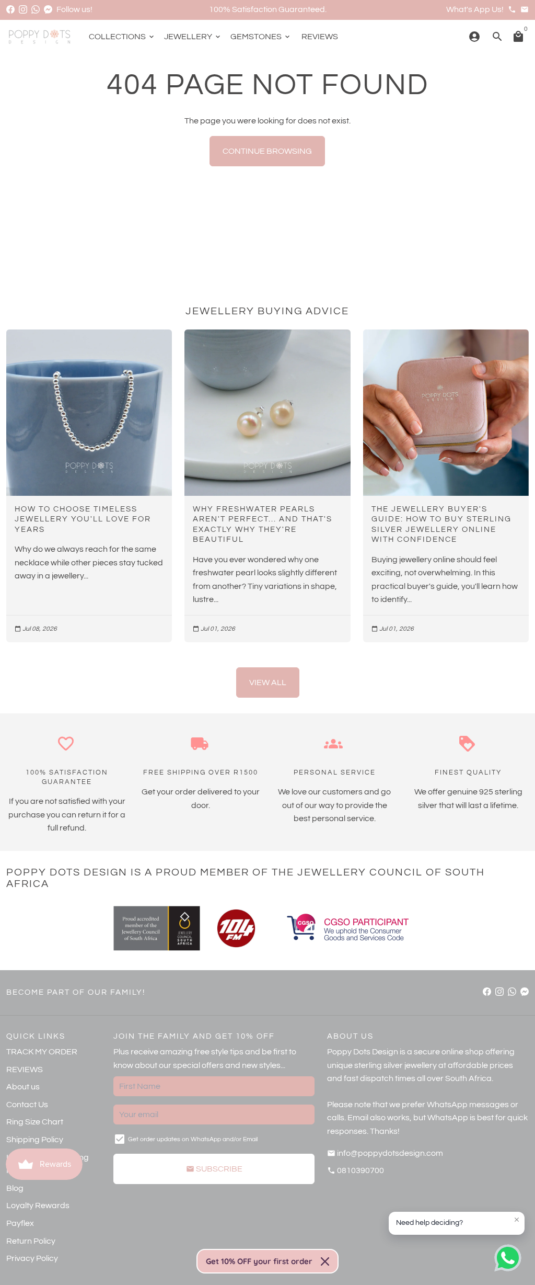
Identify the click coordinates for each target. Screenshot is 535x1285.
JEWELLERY (193, 36)
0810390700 (355, 1170)
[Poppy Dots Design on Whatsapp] (35, 9)
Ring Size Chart (34, 1122)
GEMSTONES (261, 36)
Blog (15, 1188)
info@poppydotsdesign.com (385, 1153)
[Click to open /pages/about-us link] (236, 928)
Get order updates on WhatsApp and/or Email (193, 1139)
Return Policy (30, 1241)
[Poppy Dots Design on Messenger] (48, 9)
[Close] (325, 1261)
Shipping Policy (34, 1139)
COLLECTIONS (122, 36)
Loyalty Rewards (37, 1205)
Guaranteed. (302, 9)
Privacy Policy (32, 1258)
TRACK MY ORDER (41, 1052)
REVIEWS (319, 36)
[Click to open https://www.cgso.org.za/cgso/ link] (347, 928)
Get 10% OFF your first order (259, 1261)
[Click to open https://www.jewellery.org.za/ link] (157, 928)
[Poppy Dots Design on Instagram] (23, 9)
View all (267, 682)
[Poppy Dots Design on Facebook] (10, 9)
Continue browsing (267, 151)
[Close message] (516, 1219)
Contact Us (27, 1104)
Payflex (20, 1223)
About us (23, 1087)
